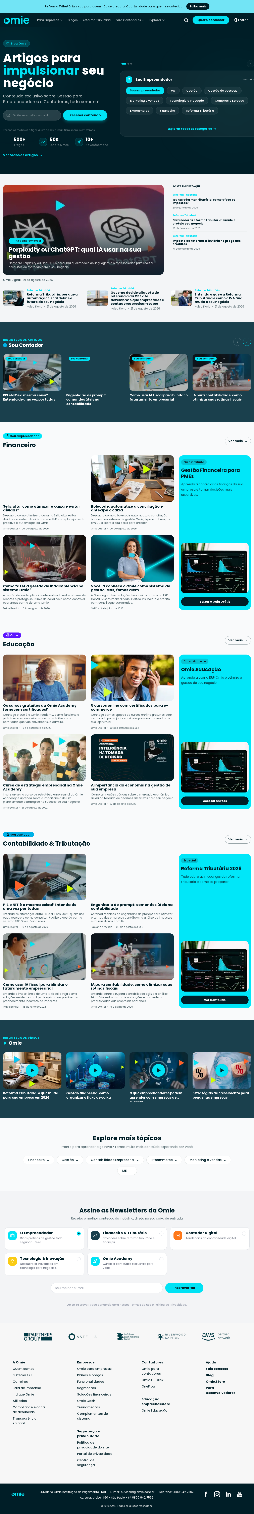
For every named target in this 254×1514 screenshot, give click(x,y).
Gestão (191, 91)
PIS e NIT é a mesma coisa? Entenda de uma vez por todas (29, 397)
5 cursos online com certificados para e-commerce (129, 707)
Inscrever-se (184, 1287)
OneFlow (148, 1386)
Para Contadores (128, 20)
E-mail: (132, 1492)
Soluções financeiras (94, 1394)
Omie (14, 635)
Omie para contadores (151, 1371)
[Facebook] (206, 1494)
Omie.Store (215, 1381)
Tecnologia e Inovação (187, 101)
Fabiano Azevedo (101, 927)
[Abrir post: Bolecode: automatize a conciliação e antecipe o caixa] (132, 478)
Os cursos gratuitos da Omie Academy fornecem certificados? (40, 707)
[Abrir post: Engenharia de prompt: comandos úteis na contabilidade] (132, 877)
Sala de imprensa (27, 1388)
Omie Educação (154, 1410)
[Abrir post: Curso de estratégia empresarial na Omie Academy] (44, 757)
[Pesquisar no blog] (186, 20)
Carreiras (20, 1381)
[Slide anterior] (237, 342)
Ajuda (211, 1362)
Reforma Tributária (97, 20)
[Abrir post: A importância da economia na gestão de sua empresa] (132, 757)
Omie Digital (12, 280)
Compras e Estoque (229, 101)
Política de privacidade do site (93, 1445)
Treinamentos (88, 1407)
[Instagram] (217, 1494)
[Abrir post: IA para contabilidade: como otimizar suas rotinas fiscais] (132, 956)
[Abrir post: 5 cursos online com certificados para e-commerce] (132, 678)
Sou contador (20, 835)
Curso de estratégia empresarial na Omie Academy (43, 787)
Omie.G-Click (152, 1380)
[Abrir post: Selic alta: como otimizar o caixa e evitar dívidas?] (44, 478)
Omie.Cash (86, 1401)
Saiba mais (198, 6)
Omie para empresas (94, 1368)
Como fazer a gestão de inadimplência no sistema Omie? (43, 588)
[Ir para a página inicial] (21, 1495)
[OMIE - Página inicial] (16, 20)
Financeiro (167, 111)
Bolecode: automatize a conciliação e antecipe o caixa (127, 508)
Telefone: (176, 1492)
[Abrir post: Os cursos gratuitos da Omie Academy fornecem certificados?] (44, 678)
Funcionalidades (90, 1381)
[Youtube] (239, 1494)
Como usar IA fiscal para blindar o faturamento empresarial (159, 397)
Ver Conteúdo (215, 1000)
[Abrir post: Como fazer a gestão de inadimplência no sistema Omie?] (44, 558)
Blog (210, 1375)
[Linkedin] (228, 1494)
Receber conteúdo (85, 115)
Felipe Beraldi (11, 608)
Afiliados (20, 1401)
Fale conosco (217, 1368)
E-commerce (139, 111)
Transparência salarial (25, 1421)
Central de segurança (86, 1462)
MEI (173, 91)
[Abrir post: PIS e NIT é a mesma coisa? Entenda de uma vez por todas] (44, 877)
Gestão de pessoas (222, 91)
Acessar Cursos (215, 801)
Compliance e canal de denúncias (29, 1409)
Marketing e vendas (144, 101)
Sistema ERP (22, 1375)
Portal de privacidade (94, 1453)
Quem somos (24, 1368)
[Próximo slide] (247, 342)
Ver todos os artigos (20, 155)
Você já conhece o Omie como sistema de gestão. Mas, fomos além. (130, 588)
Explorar (155, 20)
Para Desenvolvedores (220, 1390)
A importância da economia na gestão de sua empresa (130, 787)
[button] (123, 64)
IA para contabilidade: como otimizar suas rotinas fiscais (217, 397)
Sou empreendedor (145, 90)
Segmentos (86, 1388)
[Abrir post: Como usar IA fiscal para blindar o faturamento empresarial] (44, 956)
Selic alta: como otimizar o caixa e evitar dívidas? (41, 508)
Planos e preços (90, 1375)
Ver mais (238, 441)
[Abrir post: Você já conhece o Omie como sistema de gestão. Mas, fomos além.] (132, 558)
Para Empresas (48, 20)
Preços (73, 20)
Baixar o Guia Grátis (215, 602)
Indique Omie (23, 1394)
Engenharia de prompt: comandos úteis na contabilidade (86, 399)
